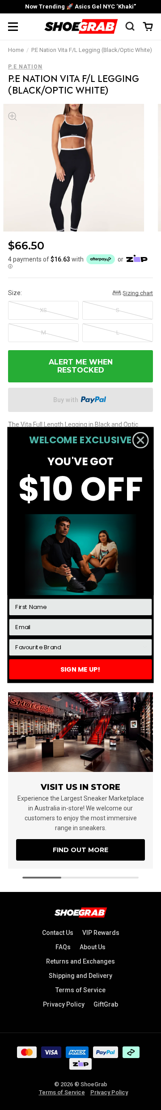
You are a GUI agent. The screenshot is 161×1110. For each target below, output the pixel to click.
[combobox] (78, 647)
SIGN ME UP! (80, 668)
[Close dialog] (140, 440)
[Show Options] (144, 647)
